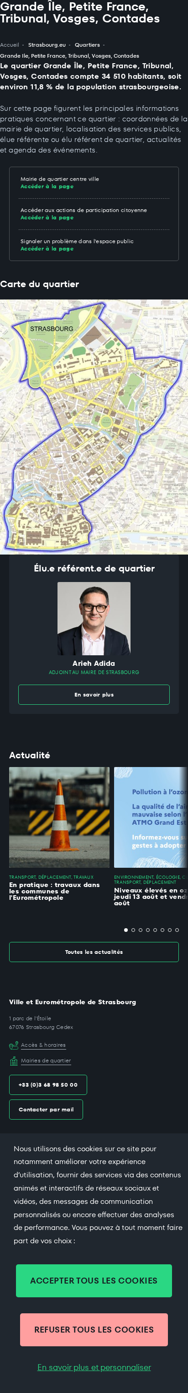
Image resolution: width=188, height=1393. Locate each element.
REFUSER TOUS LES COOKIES (94, 1329)
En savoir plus (94, 694)
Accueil (9, 45)
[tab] (126, 930)
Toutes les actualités (94, 952)
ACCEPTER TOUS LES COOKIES (93, 1280)
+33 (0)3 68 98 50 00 (48, 1084)
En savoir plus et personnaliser (94, 1367)
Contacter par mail (46, 1109)
